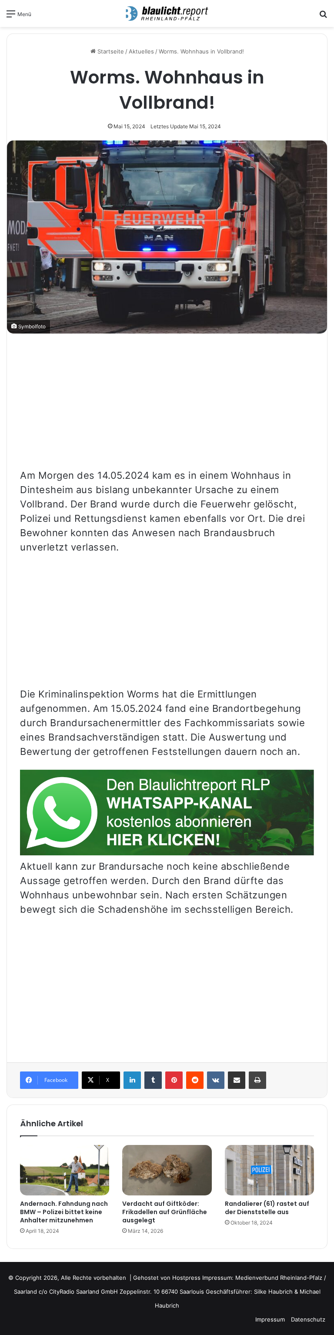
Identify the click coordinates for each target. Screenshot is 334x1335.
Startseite (110, 51)
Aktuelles (141, 51)
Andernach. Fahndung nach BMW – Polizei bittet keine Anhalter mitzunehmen (64, 1212)
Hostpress (186, 1277)
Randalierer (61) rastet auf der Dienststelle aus (267, 1207)
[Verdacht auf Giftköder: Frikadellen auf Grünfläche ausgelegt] (166, 1170)
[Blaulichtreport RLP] (167, 13)
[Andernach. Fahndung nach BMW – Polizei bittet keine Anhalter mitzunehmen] (64, 1170)
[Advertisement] (167, 407)
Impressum (270, 1319)
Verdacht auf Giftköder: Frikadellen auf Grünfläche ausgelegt (164, 1212)
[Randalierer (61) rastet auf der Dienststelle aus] (269, 1170)
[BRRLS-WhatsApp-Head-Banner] (167, 852)
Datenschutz (308, 1319)
